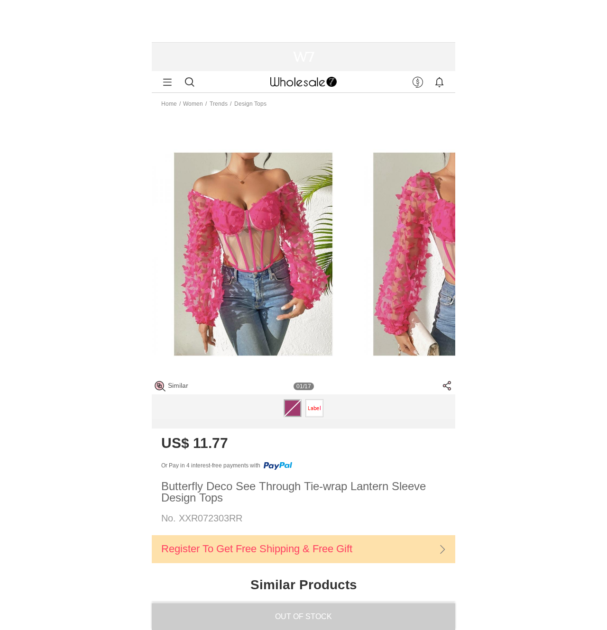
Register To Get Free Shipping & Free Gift (256, 549)
